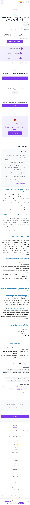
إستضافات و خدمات (6, 386)
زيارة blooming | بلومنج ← (15, 41)
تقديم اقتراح (15, 465)
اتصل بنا (15, 473)
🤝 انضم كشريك (15, 444)
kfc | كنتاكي (27, 369)
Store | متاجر (26, 389)
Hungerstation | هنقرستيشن (11, 378)
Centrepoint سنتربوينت (18, 369)
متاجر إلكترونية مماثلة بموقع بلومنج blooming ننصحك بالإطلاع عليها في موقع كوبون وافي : (14, 180)
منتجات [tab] (22, 62)
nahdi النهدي (26, 380)
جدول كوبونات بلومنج (20, 183)
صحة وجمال (11, 389)
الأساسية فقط (14, 503)
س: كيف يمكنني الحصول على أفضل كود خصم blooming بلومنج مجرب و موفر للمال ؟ (16, 173)
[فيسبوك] (20, 436)
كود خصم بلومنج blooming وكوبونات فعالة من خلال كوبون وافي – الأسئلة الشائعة (15, 168)
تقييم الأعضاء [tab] (15, 62)
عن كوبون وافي (15, 476)
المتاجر (15, 447)
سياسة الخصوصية (15, 479)
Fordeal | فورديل (26, 372)
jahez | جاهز (10, 369)
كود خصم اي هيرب (15, 489)
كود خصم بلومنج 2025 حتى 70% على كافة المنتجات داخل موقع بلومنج (14, 156)
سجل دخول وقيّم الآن (15, 133)
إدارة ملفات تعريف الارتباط (12, 497)
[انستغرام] (9, 436)
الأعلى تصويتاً (15, 452)
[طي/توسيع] (3, 152)
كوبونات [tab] (27, 62)
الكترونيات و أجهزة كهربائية (17, 386)
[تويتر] (13, 436)
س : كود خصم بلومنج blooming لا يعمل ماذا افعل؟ (15, 176)
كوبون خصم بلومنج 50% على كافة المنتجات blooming (15, 102)
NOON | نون (26, 378)
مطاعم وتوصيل (26, 392)
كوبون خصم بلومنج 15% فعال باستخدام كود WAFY (15, 159)
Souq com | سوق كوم (7, 372)
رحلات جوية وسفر (19, 389)
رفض (8, 503)
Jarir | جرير (20, 378)
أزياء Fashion (26, 386)
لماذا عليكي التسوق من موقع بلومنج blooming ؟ (15, 165)
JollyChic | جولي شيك (17, 372)
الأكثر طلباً (15, 449)
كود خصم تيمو (15, 487)
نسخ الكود (14, 78)
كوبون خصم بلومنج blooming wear (18, 162)
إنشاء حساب (15, 463)
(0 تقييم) (18, 22)
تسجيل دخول (15, 460)
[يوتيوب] (16, 436)
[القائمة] (2, 2)
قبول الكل (21, 503)
